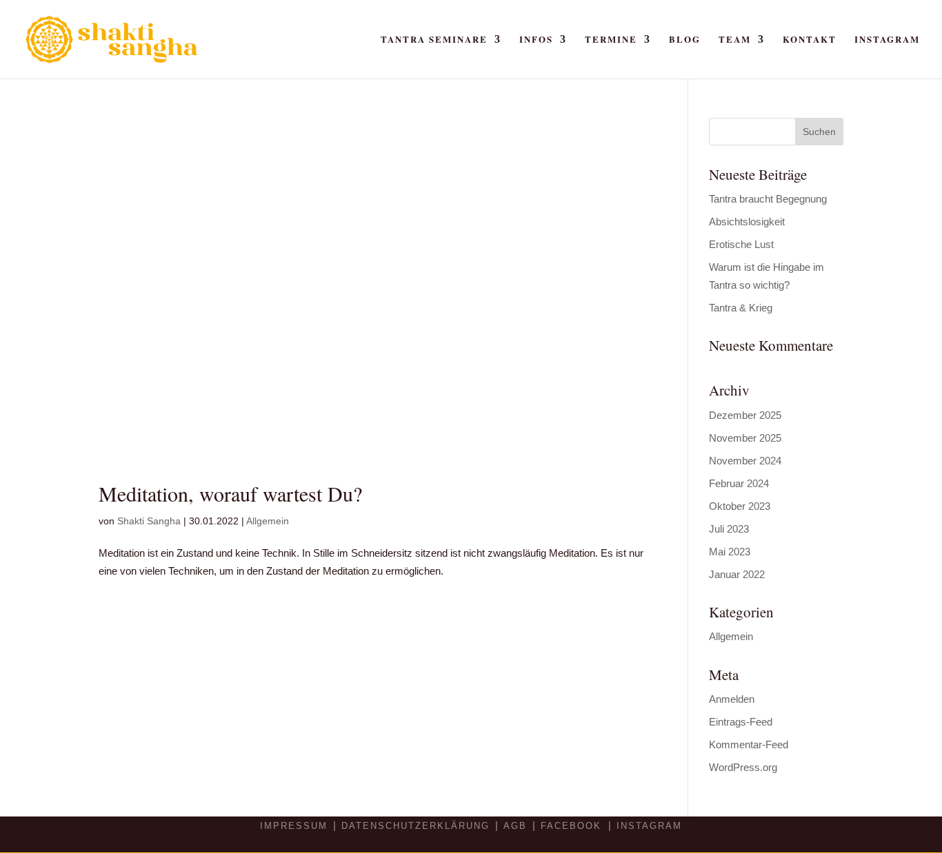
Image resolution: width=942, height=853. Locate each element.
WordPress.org (743, 767)
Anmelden (731, 699)
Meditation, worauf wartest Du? (230, 493)
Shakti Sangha (149, 520)
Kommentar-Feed (748, 744)
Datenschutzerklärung (415, 826)
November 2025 (745, 438)
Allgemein (267, 520)
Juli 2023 (729, 529)
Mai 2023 (729, 551)
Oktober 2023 (739, 506)
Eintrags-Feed (740, 722)
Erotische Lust (741, 244)
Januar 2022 (737, 574)
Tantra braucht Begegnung (768, 199)
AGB (515, 826)
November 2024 (745, 460)
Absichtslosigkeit (747, 221)
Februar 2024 (739, 483)
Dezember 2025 (745, 415)
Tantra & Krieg (740, 308)
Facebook (573, 826)
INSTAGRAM (649, 826)
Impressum (294, 826)
